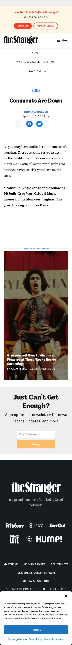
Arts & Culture (37, 71)
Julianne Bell (19, 369)
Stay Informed (45, 26)
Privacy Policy (35, 639)
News (35, 53)
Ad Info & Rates (34, 564)
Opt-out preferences (17, 639)
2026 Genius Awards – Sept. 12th (35, 62)
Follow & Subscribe (36, 580)
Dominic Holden (36, 111)
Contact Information (54, 639)
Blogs (36, 90)
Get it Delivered (54, 589)
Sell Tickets (59, 564)
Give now (23, 26)
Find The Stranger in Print (36, 572)
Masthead (11, 564)
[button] (66, 596)
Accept (36, 629)
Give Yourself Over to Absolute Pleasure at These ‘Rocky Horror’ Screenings (32, 359)
